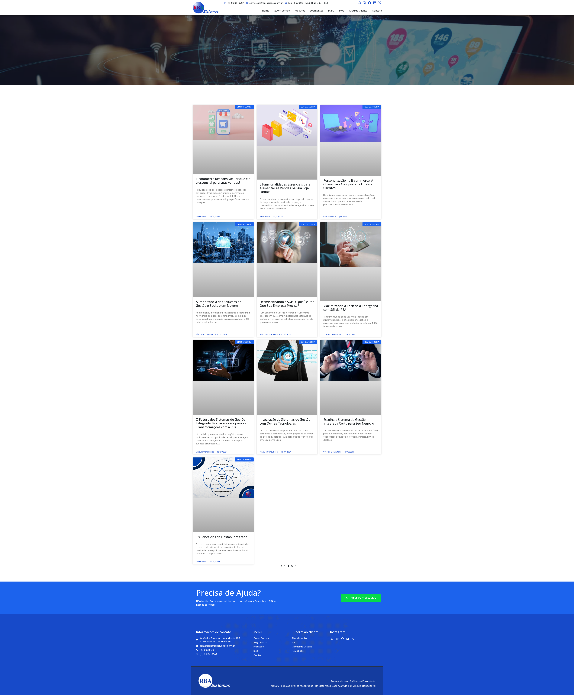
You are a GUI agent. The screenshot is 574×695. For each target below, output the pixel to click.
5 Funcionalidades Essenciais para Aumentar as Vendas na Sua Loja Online (285, 188)
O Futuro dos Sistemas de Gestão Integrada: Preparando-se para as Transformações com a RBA (221, 423)
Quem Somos (282, 10)
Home (265, 10)
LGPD (331, 10)
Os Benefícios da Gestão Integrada (221, 537)
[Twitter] (379, 3)
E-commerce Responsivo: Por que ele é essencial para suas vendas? (223, 181)
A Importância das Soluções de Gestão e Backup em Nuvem (218, 304)
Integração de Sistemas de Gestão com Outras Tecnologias (285, 421)
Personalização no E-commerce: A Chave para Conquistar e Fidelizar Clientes (348, 184)
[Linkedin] (374, 3)
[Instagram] (364, 3)
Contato (377, 10)
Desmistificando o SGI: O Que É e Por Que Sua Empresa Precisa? (287, 304)
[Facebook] (369, 3)
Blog (341, 10)
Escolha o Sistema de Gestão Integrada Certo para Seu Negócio (348, 421)
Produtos (299, 10)
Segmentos (316, 10)
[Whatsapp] (359, 3)
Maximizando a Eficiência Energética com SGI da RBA (350, 308)
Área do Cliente (358, 10)
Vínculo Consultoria (364, 686)
